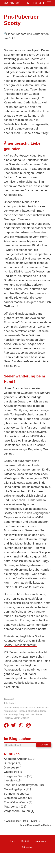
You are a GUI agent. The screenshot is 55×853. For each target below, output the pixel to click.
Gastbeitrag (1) (13, 771)
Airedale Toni (42, 707)
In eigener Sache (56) (18, 776)
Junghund (24, 714)
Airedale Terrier (27, 707)
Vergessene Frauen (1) (19, 811)
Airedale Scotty (11, 707)
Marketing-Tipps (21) (17, 789)
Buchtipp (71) (12, 763)
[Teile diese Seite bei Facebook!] (6, 726)
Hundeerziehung (26, 711)
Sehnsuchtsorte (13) (17, 793)
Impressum (40, 841)
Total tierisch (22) (15, 806)
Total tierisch (10, 703)
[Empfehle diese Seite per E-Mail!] (28, 726)
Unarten (25, 717)
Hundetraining (11, 714)
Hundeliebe (40, 711)
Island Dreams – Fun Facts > (35, 825)
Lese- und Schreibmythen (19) (24, 784)
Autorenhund (10, 711)
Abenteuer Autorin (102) (19, 758)
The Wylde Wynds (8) (18, 802)
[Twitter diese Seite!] (13, 726)
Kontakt (25, 841)
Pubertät (8, 717)
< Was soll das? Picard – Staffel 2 (22, 821)
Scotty (16, 717)
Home (12, 841)
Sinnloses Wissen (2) (18, 797)
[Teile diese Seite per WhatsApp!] (21, 726)
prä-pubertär (36, 714)
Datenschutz (28, 847)
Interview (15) (13, 780)
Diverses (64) (12, 767)
